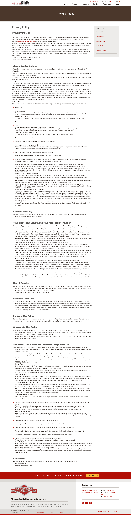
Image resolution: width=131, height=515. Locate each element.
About (66, 4)
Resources (107, 4)
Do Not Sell (99, 46)
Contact (117, 4)
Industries (85, 4)
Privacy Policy (100, 32)
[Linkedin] (83, 503)
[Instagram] (90, 503)
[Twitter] (86, 503)
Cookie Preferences (102, 41)
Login (116, 1)
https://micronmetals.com (26, 41)
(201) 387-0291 (108, 497)
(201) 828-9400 (110, 490)
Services (96, 4)
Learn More (91, 475)
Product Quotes (106, 1)
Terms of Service (101, 50)
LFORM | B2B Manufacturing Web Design (109, 512)
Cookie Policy (100, 36)
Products (75, 4)
